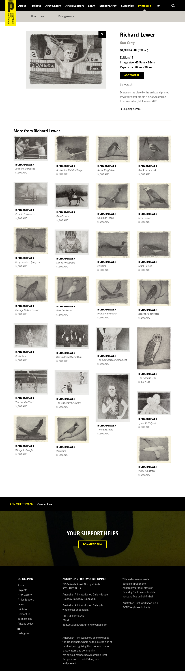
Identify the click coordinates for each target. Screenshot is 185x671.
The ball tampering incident (112, 359)
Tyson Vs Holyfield (147, 423)
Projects (36, 6)
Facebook (23, 628)
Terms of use (25, 618)
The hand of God (24, 402)
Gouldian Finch (105, 217)
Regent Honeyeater (148, 313)
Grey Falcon (144, 218)
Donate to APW (92, 544)
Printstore (144, 6)
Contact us (44, 504)
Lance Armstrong (65, 262)
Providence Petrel (107, 313)
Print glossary (66, 16)
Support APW (108, 6)
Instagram (23, 633)
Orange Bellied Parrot (27, 310)
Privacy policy (25, 623)
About (22, 6)
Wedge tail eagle (24, 450)
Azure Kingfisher (106, 170)
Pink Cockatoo (64, 310)
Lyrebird (101, 265)
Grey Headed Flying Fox (27, 262)
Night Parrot (145, 265)
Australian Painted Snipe (69, 170)
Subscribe (127, 6)
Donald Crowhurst (25, 214)
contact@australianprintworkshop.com (85, 624)
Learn (91, 6)
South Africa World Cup (69, 357)
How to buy (37, 16)
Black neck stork (147, 170)
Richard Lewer (24, 164)
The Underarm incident (68, 402)
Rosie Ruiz (20, 356)
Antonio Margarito (25, 168)
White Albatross (146, 470)
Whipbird (61, 451)
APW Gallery (53, 6)
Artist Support (74, 6)
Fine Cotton (62, 216)
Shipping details (131, 109)
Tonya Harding (105, 429)
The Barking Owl (147, 378)
